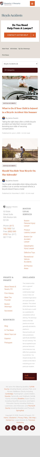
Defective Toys (29, 253)
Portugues (8, 343)
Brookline (21, 398)
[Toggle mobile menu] (32, 3)
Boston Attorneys (8, 305)
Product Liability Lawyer (30, 231)
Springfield (20, 410)
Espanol (7, 338)
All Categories (9, 70)
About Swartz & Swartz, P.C (10, 288)
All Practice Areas (28, 267)
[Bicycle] (20, 139)
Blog (6, 326)
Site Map (32, 418)
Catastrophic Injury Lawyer (29, 247)
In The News (9, 330)
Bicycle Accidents (9, 103)
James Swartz (13, 118)
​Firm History (9, 293)
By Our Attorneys (24, 48)
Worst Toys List (10, 334)
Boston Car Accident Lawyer (28, 239)
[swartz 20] (20, 77)
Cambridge (9, 394)
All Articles (13, 48)
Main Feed (5, 48)
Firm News (5, 55)
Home (6, 418)
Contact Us (10, 420)
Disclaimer (13, 418)
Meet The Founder (8, 298)
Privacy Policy (23, 418)
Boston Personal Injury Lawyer (29, 223)
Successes (8, 311)
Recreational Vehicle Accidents (28, 259)
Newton (8, 396)
